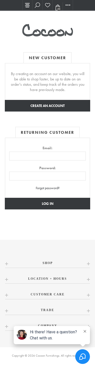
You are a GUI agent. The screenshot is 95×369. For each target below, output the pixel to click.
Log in (47, 203)
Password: (47, 168)
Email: (47, 148)
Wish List (48, 5)
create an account (47, 105)
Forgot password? (48, 188)
